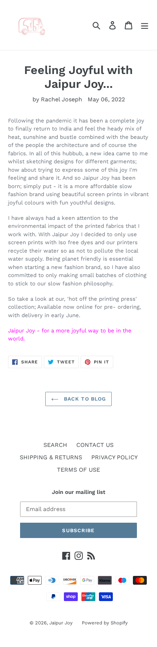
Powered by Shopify (105, 622)
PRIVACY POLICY (114, 457)
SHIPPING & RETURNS (51, 457)
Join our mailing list (78, 492)
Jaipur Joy (61, 622)
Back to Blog (84, 399)
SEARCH (55, 444)
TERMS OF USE (78, 469)
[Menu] (145, 25)
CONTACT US (95, 444)
